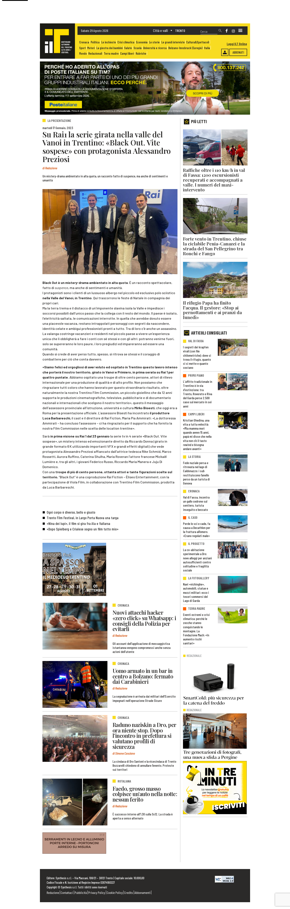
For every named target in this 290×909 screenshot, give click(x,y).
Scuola (138, 48)
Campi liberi (127, 53)
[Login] (224, 52)
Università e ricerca (155, 48)
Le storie (154, 42)
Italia (207, 48)
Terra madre (111, 53)
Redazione (53, 892)
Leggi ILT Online (237, 44)
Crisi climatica (125, 42)
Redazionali (95, 53)
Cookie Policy (115, 892)
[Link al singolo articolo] (74, 626)
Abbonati (238, 52)
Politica (95, 42)
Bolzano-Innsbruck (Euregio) (185, 48)
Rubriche (141, 53)
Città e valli (160, 30)
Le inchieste (108, 42)
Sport (82, 48)
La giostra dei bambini (109, 48)
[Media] (240, 30)
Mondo (83, 53)
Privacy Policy (96, 892)
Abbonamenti (143, 892)
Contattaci (67, 892)
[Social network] (226, 31)
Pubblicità (81, 892)
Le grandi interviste (173, 42)
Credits (128, 892)
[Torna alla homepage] (57, 41)
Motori (91, 48)
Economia (142, 42)
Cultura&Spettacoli (197, 42)
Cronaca (84, 42)
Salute (128, 48)
